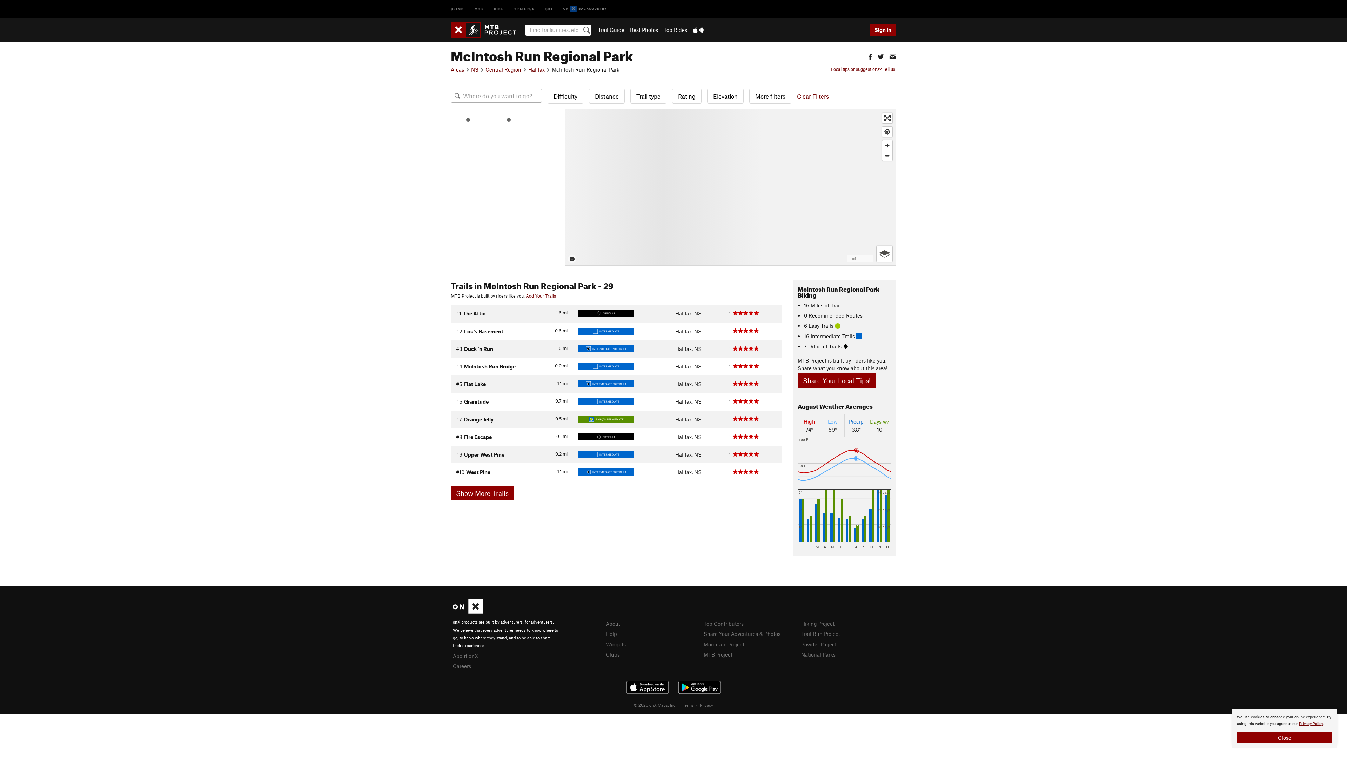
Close (1284, 737)
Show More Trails (482, 493)
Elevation (725, 96)
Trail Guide (611, 30)
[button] (870, 56)
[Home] (487, 30)
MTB (479, 8)
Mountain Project (724, 644)
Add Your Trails (541, 296)
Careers (462, 666)
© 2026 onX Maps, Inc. (655, 705)
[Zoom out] (887, 156)
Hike (499, 8)
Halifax (536, 69)
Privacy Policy (1311, 724)
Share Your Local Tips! (837, 381)
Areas (457, 69)
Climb (457, 8)
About (613, 623)
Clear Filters (813, 96)
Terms (688, 705)
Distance (607, 96)
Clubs (613, 654)
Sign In (882, 30)
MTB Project (718, 654)
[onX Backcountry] (585, 9)
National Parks (818, 654)
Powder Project (819, 644)
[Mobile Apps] (698, 30)
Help (611, 634)
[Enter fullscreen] (887, 118)
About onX (465, 656)
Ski (549, 8)
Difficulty (565, 96)
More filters (770, 96)
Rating (687, 96)
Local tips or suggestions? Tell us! (863, 69)
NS (474, 69)
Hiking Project (818, 623)
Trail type (648, 96)
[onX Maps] (468, 612)
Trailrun (524, 8)
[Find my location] (887, 132)
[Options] (884, 254)
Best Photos (644, 30)
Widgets (616, 644)
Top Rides (675, 30)
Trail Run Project (820, 634)
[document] (1284, 728)
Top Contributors (724, 623)
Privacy (706, 705)
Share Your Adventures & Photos (742, 634)
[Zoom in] (887, 145)
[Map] (730, 187)
